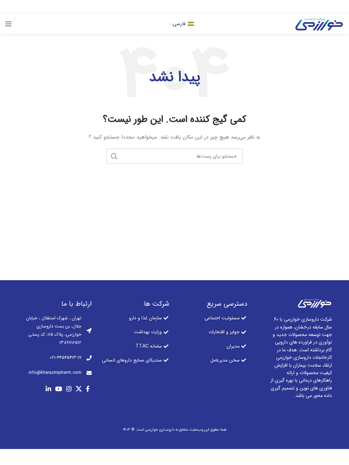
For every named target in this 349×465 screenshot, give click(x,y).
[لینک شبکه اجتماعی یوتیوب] (165, 7)
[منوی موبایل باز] (8, 24)
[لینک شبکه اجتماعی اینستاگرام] (176, 7)
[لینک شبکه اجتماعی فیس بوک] (195, 7)
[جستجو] (114, 156)
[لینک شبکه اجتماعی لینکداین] (155, 7)
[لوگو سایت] (318, 23)
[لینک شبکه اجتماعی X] (186, 7)
